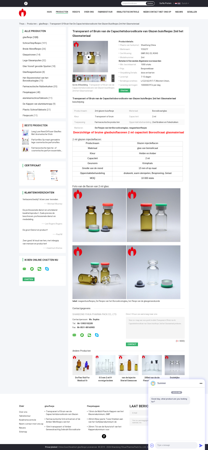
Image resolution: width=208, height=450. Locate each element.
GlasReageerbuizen (32, 72)
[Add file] (152, 445)
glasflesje (43, 24)
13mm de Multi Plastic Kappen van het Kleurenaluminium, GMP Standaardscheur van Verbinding (106, 413)
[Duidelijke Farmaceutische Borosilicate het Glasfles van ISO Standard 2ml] (175, 365)
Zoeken (150, 3)
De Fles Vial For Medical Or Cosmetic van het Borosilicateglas (82, 379)
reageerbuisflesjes (86, 301)
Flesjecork (28, 115)
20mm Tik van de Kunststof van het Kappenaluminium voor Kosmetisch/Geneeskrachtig (104, 428)
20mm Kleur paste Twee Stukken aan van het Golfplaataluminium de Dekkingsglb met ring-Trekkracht (105, 421)
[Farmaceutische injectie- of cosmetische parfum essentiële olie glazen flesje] (25, 149)
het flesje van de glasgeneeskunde (144, 301)
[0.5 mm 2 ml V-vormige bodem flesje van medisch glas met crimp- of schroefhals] (105, 365)
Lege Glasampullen (32, 60)
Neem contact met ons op (157, 12)
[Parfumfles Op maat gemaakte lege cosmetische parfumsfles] (25, 141)
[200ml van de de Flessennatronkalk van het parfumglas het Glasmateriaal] (152, 365)
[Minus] (201, 383)
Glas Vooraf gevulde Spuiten (37, 66)
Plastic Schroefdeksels (34, 109)
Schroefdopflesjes (32, 43)
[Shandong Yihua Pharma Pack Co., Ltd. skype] (48, 269)
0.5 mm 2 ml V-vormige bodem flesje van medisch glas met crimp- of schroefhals (105, 379)
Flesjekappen (29, 92)
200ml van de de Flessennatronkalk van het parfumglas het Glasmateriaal (152, 379)
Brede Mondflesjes (32, 49)
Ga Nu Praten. (165, 3)
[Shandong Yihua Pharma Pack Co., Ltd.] (22, 12)
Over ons (89, 12)
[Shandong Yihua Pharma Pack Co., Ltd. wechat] (41, 269)
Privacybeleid (51, 447)
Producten (62, 12)
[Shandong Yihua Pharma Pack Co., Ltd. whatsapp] (33, 269)
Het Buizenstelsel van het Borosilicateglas (35, 79)
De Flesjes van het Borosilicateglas (111, 301)
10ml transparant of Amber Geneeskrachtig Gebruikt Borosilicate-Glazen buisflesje (63, 428)
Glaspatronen (29, 54)
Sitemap (23, 432)
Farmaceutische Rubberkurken (38, 86)
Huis (49, 12)
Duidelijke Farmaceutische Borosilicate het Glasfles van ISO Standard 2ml (174, 379)
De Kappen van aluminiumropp (37, 104)
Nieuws (179, 12)
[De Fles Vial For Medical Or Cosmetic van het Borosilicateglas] (82, 365)
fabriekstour (105, 12)
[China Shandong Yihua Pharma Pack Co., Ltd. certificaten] (30, 175)
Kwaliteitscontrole (128, 12)
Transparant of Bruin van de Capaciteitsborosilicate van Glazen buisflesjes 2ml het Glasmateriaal (93, 88)
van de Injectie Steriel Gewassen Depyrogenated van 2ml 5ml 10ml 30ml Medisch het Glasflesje (128, 379)
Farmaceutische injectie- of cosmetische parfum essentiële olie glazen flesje (46, 150)
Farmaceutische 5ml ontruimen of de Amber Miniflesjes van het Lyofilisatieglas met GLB (63, 421)
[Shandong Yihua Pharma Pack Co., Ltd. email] (26, 269)
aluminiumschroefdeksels (35, 98)
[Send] (201, 445)
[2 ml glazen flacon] (88, 57)
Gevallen (192, 12)
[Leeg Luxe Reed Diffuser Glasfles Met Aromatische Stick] (25, 133)
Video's (76, 12)
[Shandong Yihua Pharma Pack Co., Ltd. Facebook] (25, 3)
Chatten (124, 90)
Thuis (21, 24)
